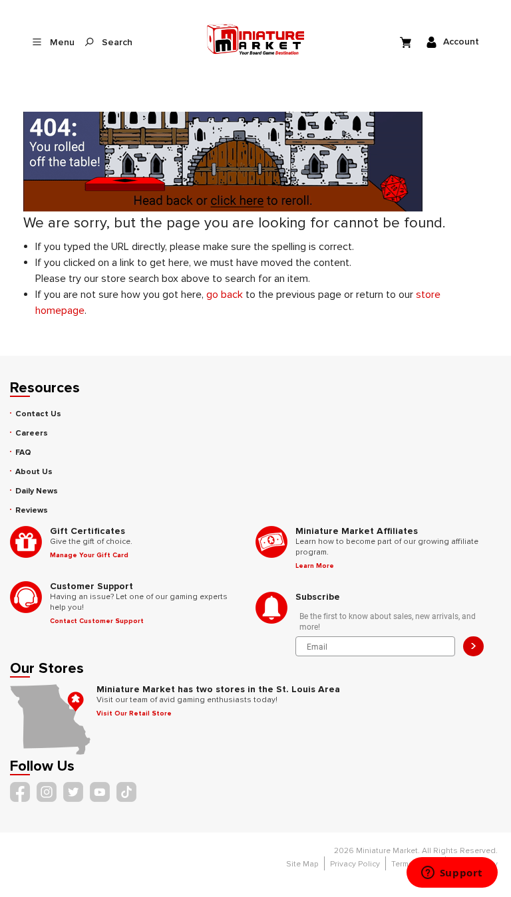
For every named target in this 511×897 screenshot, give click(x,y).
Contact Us (38, 414)
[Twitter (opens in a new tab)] (73, 792)
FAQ (23, 452)
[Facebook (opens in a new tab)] (20, 792)
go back (224, 294)
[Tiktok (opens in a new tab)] (126, 792)
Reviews (31, 510)
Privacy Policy (355, 864)
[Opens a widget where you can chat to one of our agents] (452, 873)
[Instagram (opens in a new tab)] (47, 792)
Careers (31, 433)
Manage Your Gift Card (89, 555)
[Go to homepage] (255, 39)
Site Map (302, 864)
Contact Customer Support (97, 621)
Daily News (36, 491)
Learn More (314, 566)
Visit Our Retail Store (134, 713)
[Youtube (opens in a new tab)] (100, 792)
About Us (34, 472)
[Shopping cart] (407, 42)
